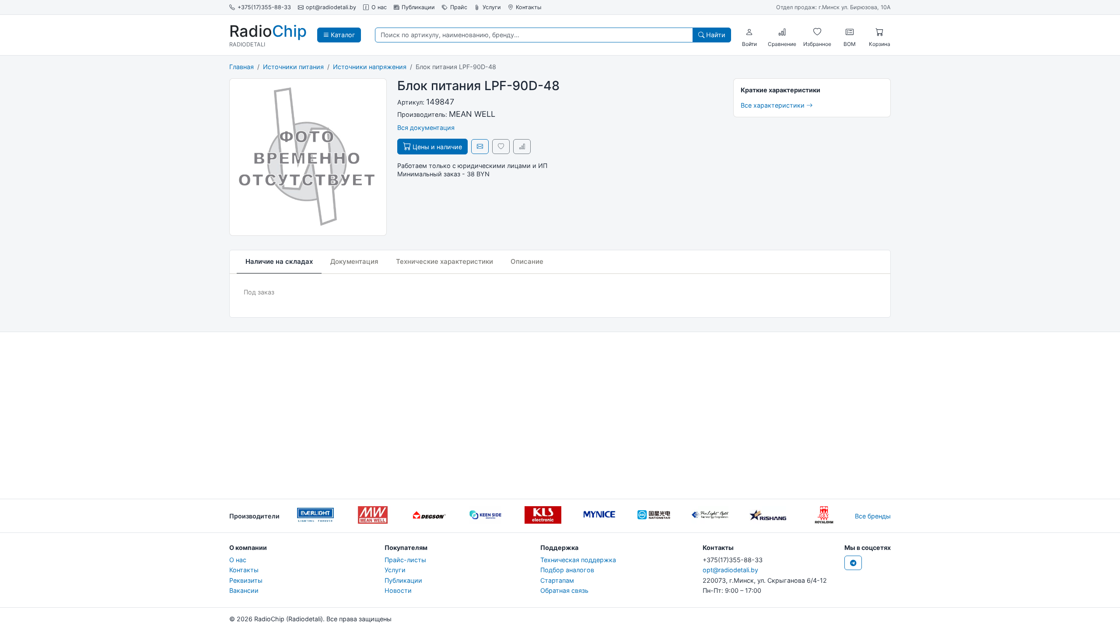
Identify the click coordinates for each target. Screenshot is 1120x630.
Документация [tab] (354, 261)
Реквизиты (245, 580)
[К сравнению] (522, 146)
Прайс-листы (405, 560)
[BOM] (850, 32)
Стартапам (557, 580)
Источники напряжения (369, 66)
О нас (379, 7)
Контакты (528, 7)
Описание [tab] (527, 261)
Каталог (342, 34)
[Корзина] (879, 32)
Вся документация (426, 127)
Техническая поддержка (578, 560)
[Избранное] (817, 32)
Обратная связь (564, 590)
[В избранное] (501, 146)
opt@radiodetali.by (331, 7)
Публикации (418, 7)
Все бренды (873, 516)
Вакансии (244, 590)
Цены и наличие (436, 146)
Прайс (458, 7)
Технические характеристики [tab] (444, 261)
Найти (714, 34)
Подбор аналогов (567, 570)
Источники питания (293, 66)
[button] (749, 32)
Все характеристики (773, 105)
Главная (241, 66)
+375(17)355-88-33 (264, 7)
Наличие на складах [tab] (279, 261)
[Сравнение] (782, 32)
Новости (398, 590)
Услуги (492, 7)
